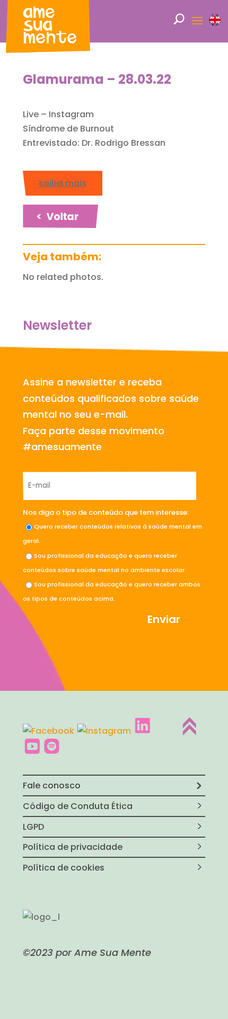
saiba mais (62, 183)
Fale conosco (52, 785)
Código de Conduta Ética (78, 806)
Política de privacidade (72, 847)
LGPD (33, 827)
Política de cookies (63, 868)
